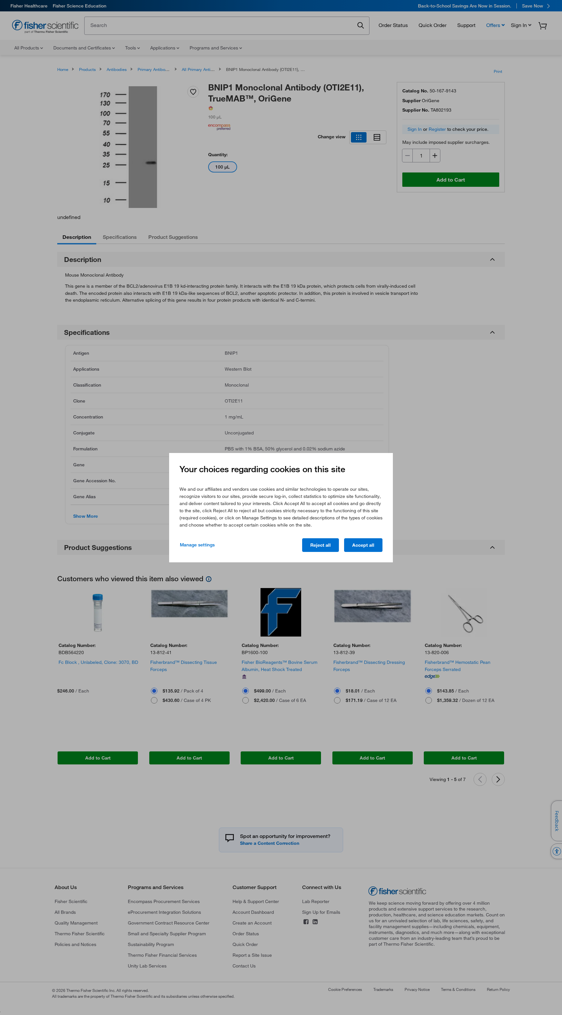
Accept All (363, 545)
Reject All (320, 545)
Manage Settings (197, 545)
